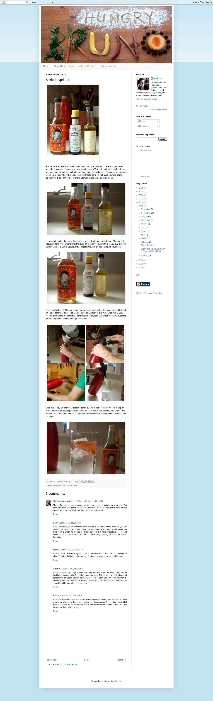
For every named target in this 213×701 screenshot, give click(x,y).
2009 (141, 264)
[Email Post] (76, 481)
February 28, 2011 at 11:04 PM (90, 501)
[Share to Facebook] (90, 481)
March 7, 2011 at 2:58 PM (72, 569)
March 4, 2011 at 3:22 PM (73, 550)
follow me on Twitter (159, 110)
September (146, 220)
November (145, 213)
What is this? (145, 177)
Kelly (55, 523)
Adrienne (158, 78)
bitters (64, 485)
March (144, 238)
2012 (141, 202)
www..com (145, 150)
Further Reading (108, 66)
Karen (56, 596)
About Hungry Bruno (64, 66)
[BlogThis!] (84, 481)
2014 (141, 195)
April (143, 235)
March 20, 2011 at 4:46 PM (71, 596)
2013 (141, 199)
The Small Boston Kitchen (64, 501)
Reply (55, 514)
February (145, 242)
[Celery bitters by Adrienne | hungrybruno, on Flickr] (86, 235)
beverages (57, 485)
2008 (141, 268)
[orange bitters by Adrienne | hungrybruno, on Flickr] (86, 304)
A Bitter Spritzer (147, 245)
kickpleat (57, 550)
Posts (142, 121)
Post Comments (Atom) (67, 664)
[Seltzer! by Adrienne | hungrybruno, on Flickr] (86, 402)
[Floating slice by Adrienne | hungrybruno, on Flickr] (86, 474)
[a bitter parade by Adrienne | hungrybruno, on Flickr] (72, 163)
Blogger (118, 681)
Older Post (121, 660)
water (75, 485)
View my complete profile (146, 99)
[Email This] (81, 481)
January (144, 256)
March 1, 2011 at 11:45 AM (70, 523)
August (144, 224)
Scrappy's (77, 241)
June (143, 231)
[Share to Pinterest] (92, 481)
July (143, 227)
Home (46, 66)
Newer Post (51, 660)
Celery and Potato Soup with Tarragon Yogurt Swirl (153, 250)
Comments (144, 126)
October (144, 216)
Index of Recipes (87, 66)
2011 (141, 206)
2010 (141, 260)
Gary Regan (91, 310)
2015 (141, 191)
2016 (141, 188)
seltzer (70, 485)
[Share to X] (87, 481)
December (145, 209)
